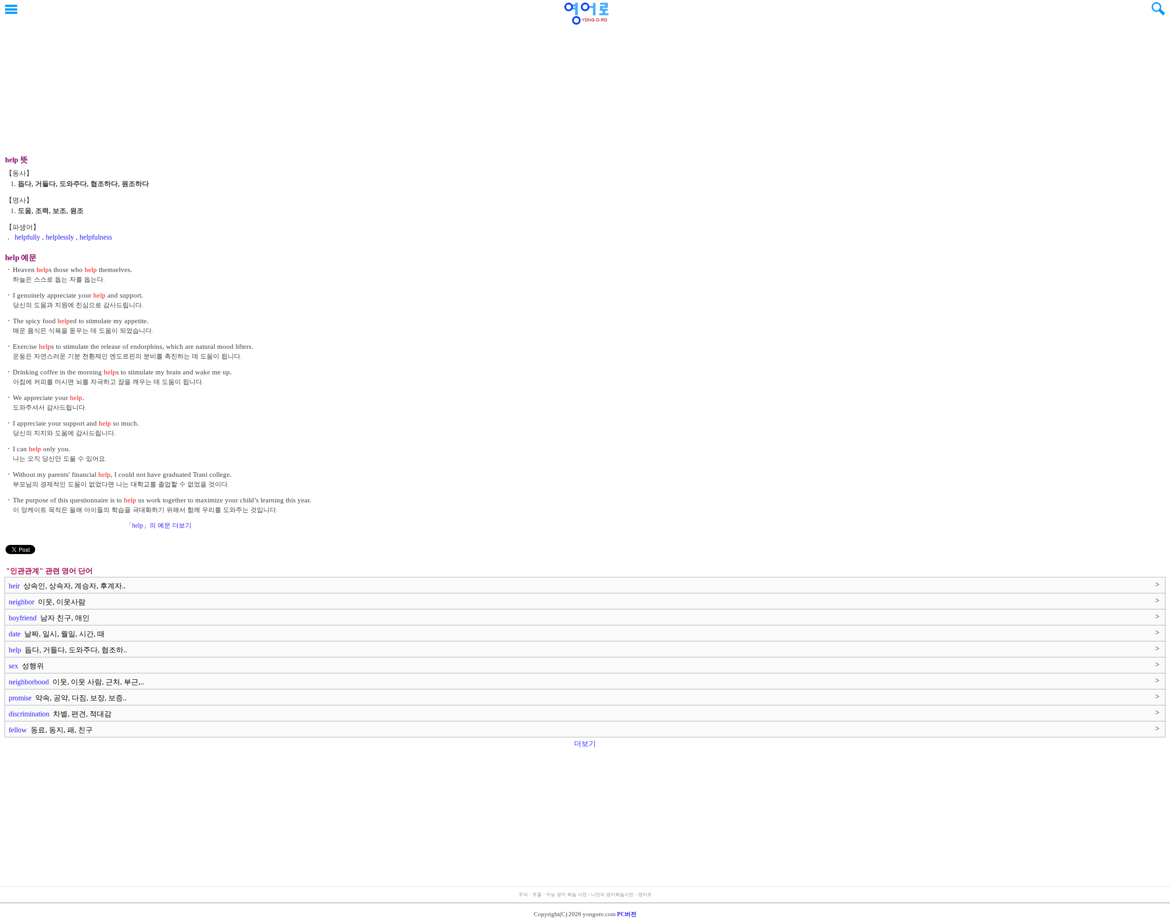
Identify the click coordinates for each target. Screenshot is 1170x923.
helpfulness (96, 237)
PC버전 (627, 914)
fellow (51, 730)
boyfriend (49, 618)
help (68, 650)
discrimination (60, 714)
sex (26, 666)
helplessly (60, 237)
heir (67, 586)
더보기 (585, 743)
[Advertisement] (585, 84)
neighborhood (76, 682)
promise (68, 698)
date (57, 634)
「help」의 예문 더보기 (158, 525)
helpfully (27, 237)
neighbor (47, 602)
